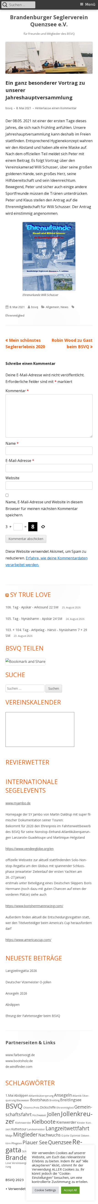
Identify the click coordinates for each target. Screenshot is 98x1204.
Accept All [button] (70, 1190)
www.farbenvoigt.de (20, 1055)
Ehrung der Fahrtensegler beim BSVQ (32, 1016)
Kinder (81, 1122)
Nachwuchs (49, 1135)
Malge (9, 1135)
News (64, 307)
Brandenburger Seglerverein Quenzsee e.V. (49, 21)
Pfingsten (16, 1143)
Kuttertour (18, 1129)
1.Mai (9, 1095)
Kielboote (44, 1121)
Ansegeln (63, 1095)
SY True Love (30, 594)
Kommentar (17, 390)
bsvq (8, 108)
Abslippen (12, 1004)
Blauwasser (22, 1100)
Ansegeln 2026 (16, 993)
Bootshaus (39, 1099)
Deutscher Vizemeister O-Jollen (28, 982)
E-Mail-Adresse (19, 460)
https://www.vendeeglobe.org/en (29, 848)
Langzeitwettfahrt (67, 1128)
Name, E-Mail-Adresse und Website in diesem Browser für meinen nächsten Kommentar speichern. (44, 508)
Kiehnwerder (23, 1122)
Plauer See (35, 1142)
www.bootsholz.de (19, 1061)
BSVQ (14, 1106)
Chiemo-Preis (31, 1107)
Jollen (53, 1114)
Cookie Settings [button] (45, 1190)
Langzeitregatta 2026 (21, 970)
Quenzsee (60, 1142)
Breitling (54, 1100)
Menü (90, 4)
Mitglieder (25, 1134)
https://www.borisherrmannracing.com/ (34, 906)
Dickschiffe (48, 1107)
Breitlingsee (70, 1099)
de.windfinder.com (18, 1066)
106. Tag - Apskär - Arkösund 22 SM (31, 607)
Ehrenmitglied (14, 315)
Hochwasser (39, 1115)
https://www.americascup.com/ (28, 940)
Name (12, 443)
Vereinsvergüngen (22, 1163)
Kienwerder (66, 1122)
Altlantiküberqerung (41, 1095)
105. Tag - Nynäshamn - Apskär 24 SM (33, 618)
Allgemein (52, 307)
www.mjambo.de (18, 803)
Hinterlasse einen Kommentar (56, 108)
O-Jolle (65, 1135)
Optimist (75, 1135)
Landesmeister (36, 1129)
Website (12, 477)
